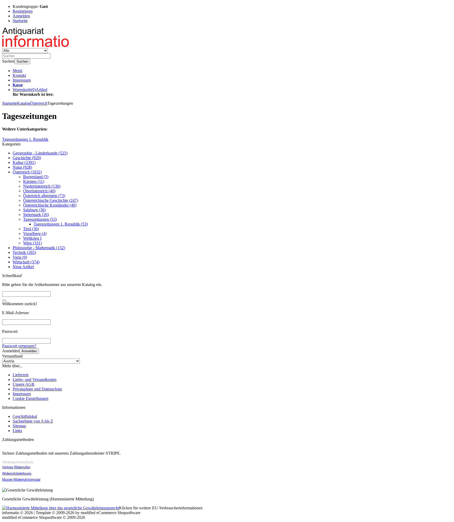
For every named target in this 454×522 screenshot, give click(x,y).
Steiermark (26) (36, 214)
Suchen (22, 61)
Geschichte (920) (27, 157)
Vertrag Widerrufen (16, 467)
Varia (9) (20, 257)
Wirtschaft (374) (26, 262)
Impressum (22, 80)
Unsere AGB (23, 384)
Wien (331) (32, 243)
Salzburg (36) (34, 210)
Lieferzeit (20, 375)
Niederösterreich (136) (41, 186)
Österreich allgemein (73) (44, 195)
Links (17, 430)
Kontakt (19, 75)
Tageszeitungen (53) (40, 219)
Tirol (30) (31, 229)
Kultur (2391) (24, 162)
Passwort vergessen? (19, 346)
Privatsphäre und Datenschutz (37, 389)
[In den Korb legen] (4, 300)
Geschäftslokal (25, 416)
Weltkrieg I (32, 238)
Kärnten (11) (33, 181)
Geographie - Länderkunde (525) (40, 153)
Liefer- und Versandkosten (34, 379)
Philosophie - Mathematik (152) (39, 247)
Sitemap (19, 426)
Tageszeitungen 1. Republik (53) (61, 224)
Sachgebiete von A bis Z (33, 421)
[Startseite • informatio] (37, 45)
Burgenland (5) (35, 176)
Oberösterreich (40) (39, 191)
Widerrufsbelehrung (16, 473)
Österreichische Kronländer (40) (49, 205)
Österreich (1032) (27, 172)
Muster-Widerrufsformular (21, 479)
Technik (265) (24, 252)
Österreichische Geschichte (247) (50, 200)
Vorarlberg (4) (35, 233)
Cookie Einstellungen (30, 398)
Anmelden (29, 351)
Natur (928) (22, 167)
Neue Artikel (23, 266)
